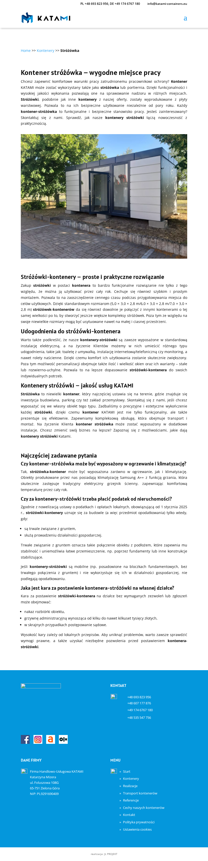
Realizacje (130, 786)
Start (126, 771)
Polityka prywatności (138, 822)
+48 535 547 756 (139, 717)
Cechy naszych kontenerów (143, 807)
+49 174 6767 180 (127, 4)
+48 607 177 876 (139, 703)
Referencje (131, 800)
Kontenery (131, 778)
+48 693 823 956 (96, 4)
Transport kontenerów (140, 793)
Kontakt (129, 814)
